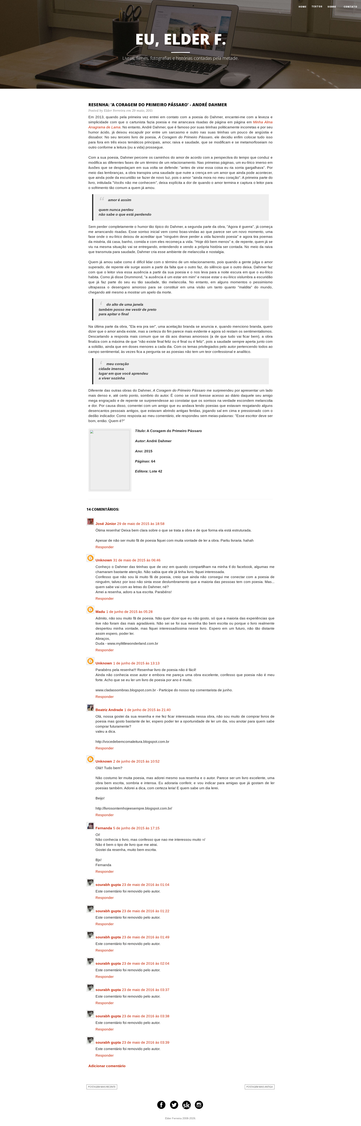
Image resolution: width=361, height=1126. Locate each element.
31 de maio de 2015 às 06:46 (137, 560)
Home (302, 6)
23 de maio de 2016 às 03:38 (145, 1016)
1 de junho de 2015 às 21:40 (147, 710)
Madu (100, 612)
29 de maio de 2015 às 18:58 (141, 524)
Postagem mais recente (101, 1086)
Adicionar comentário (107, 1066)
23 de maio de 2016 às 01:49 (145, 937)
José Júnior (106, 524)
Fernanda (104, 828)
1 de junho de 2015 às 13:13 (136, 663)
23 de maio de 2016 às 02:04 (145, 963)
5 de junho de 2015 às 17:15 (136, 828)
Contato (350, 6)
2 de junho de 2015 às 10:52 (136, 761)
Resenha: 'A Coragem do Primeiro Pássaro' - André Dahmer (157, 104)
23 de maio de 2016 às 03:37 (145, 990)
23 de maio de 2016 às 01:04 (145, 885)
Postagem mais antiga (259, 1086)
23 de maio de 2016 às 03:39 (145, 1042)
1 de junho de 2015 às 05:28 (129, 612)
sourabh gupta (108, 885)
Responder (105, 547)
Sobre (332, 6)
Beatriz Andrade (109, 710)
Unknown (104, 560)
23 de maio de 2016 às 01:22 (145, 911)
